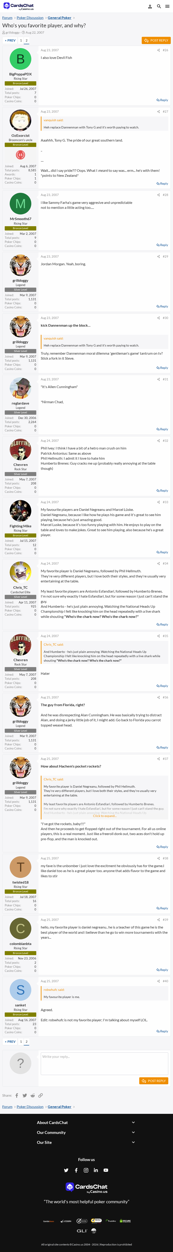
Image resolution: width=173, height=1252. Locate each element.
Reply (164, 100)
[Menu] (167, 6)
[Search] (159, 7)
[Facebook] (76, 1170)
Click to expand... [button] (105, 816)
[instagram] (86, 1170)
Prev (11, 40)
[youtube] (106, 1170)
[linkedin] (96, 1170)
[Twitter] (66, 1170)
